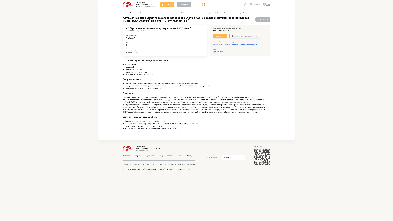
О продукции (184, 5)
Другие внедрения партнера (244, 36)
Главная (126, 13)
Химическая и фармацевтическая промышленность (235, 44)
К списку (264, 19)
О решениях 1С (134, 164)
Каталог (126, 156)
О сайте (125, 164)
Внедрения (134, 13)
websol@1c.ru (187, 169)
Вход (268, 4)
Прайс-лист (145, 164)
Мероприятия (166, 156)
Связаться (220, 36)
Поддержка (154, 164)
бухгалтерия (218, 52)
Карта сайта (191, 164)
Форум (190, 156)
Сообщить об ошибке (178, 164)
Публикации (151, 156)
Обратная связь (165, 164)
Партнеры (179, 156)
